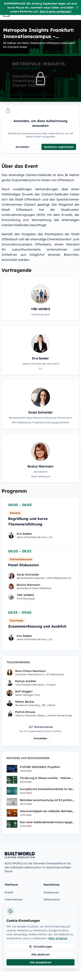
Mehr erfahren (57, 938)
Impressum (51, 892)
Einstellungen (43, 946)
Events (9, 892)
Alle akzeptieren (41, 962)
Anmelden (22, 147)
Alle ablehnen (40, 954)
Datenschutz (52, 899)
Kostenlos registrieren (59, 147)
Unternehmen (13, 899)
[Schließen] (77, 7)
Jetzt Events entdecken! (55, 11)
